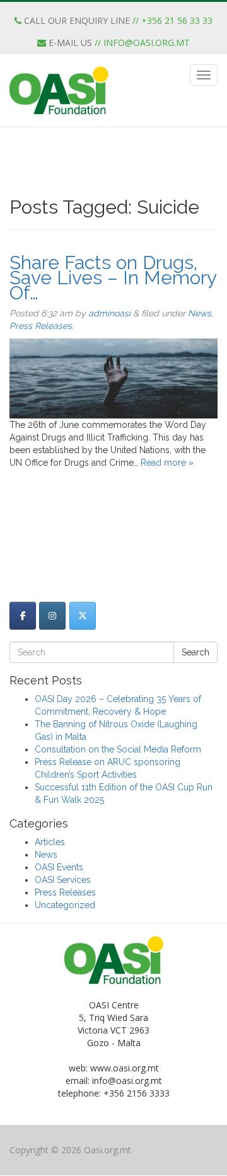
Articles (50, 842)
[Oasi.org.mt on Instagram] (52, 616)
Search (195, 652)
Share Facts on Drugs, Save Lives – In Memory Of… (112, 277)
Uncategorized (65, 905)
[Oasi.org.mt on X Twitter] (82, 616)
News (199, 313)
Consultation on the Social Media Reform (118, 749)
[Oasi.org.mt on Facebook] (22, 616)
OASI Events (59, 867)
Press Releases (40, 326)
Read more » (167, 463)
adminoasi (109, 313)
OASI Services (63, 880)
